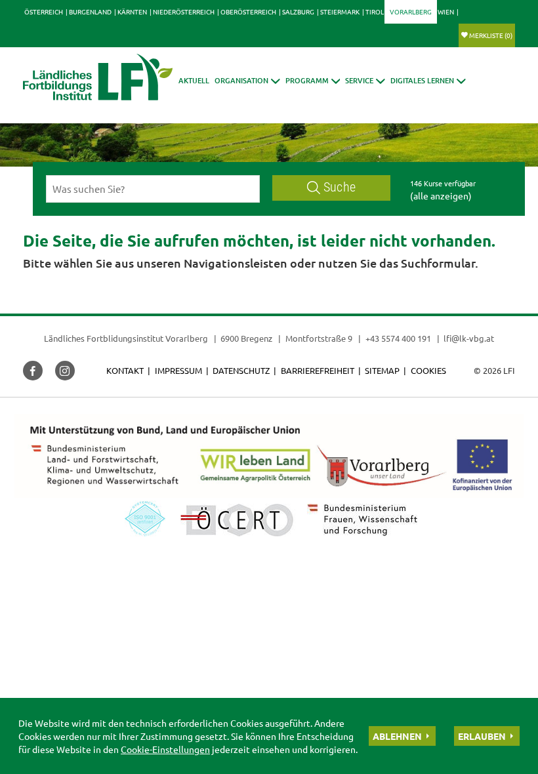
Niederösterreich (184, 11)
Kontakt (125, 370)
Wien (446, 11)
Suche (339, 187)
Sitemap (382, 370)
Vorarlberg (411, 11)
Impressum (178, 370)
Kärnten (132, 11)
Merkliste (490, 35)
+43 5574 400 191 (398, 338)
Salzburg (298, 11)
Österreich (43, 11)
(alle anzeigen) (441, 195)
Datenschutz (241, 370)
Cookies (428, 370)
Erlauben (482, 736)
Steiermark (340, 11)
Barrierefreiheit (317, 370)
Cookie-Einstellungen (165, 749)
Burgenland (90, 11)
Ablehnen (397, 736)
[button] (247, 80)
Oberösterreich (248, 11)
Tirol (374, 11)
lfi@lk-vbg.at (469, 338)
